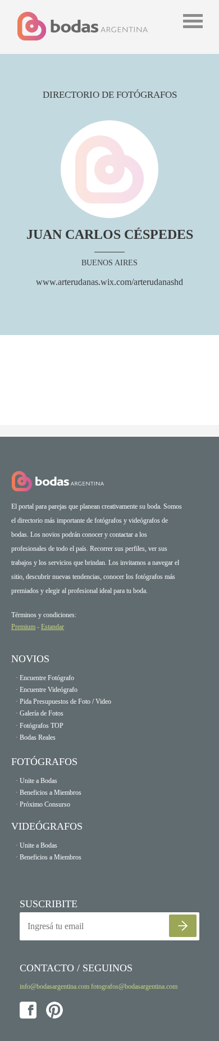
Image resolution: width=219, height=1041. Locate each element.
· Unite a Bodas (36, 781)
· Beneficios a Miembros (48, 792)
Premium (23, 627)
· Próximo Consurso (43, 804)
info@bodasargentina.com (54, 986)
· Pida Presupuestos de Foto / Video (63, 701)
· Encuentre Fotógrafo (45, 678)
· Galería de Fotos (39, 713)
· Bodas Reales (36, 737)
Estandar (52, 627)
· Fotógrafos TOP (39, 726)
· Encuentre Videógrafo (46, 690)
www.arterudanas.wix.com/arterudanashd (109, 282)
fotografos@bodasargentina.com (134, 986)
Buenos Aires (109, 263)
